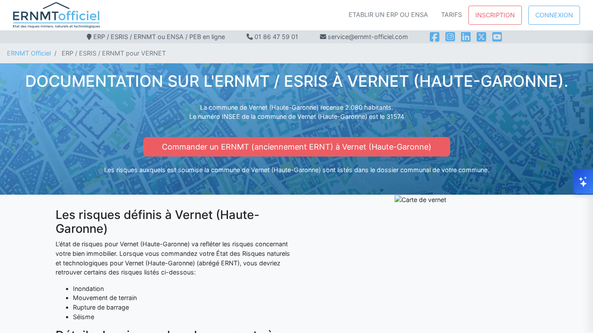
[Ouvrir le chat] (583, 182)
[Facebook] (434, 36)
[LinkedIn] (466, 36)
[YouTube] (497, 36)
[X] (481, 36)
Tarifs (451, 14)
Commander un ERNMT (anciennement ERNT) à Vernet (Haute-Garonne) (297, 146)
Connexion (554, 15)
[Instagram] (450, 36)
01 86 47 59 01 (276, 36)
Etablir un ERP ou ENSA (388, 14)
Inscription (495, 15)
